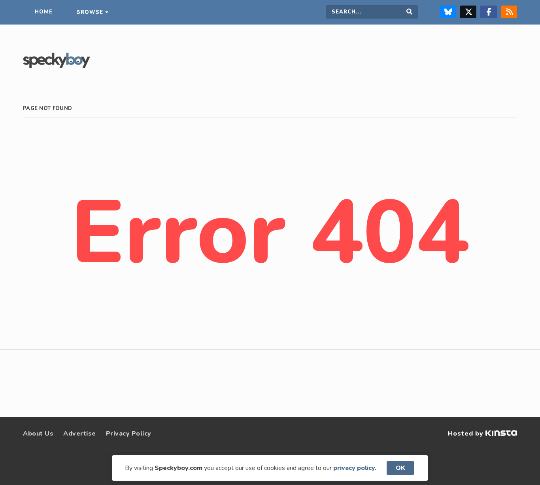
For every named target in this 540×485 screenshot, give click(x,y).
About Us (38, 433)
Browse (89, 12)
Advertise (79, 433)
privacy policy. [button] (354, 468)
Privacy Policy (128, 433)
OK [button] (400, 468)
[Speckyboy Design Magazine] (56, 66)
